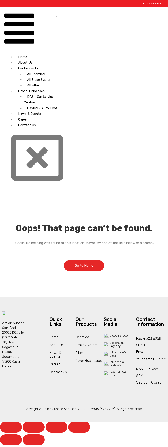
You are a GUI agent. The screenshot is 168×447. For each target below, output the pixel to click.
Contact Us (27, 125)
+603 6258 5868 (151, 3)
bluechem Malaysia (117, 363)
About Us (25, 63)
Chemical (82, 337)
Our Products (28, 68)
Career (23, 119)
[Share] (56, 427)
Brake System (86, 345)
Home (22, 57)
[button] (19, 29)
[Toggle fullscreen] (34, 427)
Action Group (119, 335)
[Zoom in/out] (11, 427)
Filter (79, 353)
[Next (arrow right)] (34, 439)
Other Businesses (31, 91)
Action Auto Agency (118, 344)
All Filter (33, 85)
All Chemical (36, 74)
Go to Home (84, 266)
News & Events (29, 114)
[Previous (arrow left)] (11, 439)
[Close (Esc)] (79, 427)
